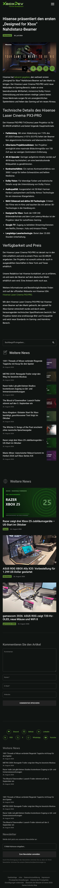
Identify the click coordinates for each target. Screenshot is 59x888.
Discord (16, 731)
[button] (19, 880)
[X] (39, 68)
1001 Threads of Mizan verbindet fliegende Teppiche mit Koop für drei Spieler (22, 362)
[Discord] (9, 731)
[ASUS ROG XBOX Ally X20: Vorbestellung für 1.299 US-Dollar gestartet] (29, 550)
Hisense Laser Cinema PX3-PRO (17, 294)
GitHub (30, 731)
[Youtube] (45, 737)
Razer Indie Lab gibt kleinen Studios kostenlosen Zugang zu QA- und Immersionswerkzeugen (19, 388)
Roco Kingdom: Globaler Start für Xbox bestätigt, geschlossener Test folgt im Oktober (20, 415)
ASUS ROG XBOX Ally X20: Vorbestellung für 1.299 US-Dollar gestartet (29, 570)
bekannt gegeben (22, 77)
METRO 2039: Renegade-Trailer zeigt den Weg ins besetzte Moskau (21, 375)
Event (5, 529)
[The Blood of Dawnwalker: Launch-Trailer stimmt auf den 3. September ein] (51, 403)
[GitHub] (24, 731)
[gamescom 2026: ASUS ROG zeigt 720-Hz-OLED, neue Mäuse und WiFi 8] (29, 597)
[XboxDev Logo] (13, 4)
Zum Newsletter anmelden (29, 854)
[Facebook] (33, 68)
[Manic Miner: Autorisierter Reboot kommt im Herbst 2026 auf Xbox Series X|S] (51, 456)
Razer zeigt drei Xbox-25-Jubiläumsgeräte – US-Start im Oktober (23, 442)
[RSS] (5, 737)
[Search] (53, 342)
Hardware (7, 35)
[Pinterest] (46, 68)
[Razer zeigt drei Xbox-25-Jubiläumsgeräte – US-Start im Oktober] (51, 443)
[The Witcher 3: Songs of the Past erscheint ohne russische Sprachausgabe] (51, 430)
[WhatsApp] (52, 68)
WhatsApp (36, 737)
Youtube (53, 737)
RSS (11, 737)
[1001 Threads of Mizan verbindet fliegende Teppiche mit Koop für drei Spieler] (51, 363)
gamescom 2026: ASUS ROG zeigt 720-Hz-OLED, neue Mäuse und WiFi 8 (28, 617)
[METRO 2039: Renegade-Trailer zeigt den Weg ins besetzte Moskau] (51, 376)
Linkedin (46, 731)
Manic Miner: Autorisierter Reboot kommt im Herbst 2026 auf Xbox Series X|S (23, 454)
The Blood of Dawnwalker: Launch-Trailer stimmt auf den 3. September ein (21, 402)
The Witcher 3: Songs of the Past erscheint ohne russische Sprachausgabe (22, 429)
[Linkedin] (38, 731)
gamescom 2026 (9, 624)
